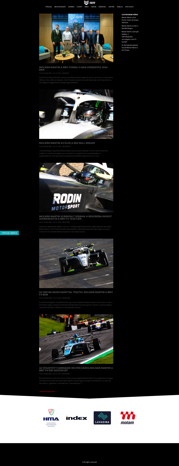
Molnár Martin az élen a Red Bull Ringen (67, 142)
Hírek (86, 7)
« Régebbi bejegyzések (47, 391)
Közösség (102, 7)
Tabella (120, 7)
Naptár (111, 7)
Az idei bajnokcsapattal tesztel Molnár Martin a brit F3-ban (76, 293)
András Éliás (48, 73)
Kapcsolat (129, 7)
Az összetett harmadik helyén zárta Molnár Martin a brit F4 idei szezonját (76, 369)
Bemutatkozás (60, 7)
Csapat (79, 7)
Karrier (71, 7)
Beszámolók (66, 146)
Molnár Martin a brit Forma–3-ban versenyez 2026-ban (73, 68)
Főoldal (48, 7)
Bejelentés (65, 73)
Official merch (9, 233)
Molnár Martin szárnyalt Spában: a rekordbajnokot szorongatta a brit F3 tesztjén (75, 217)
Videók (93, 7)
